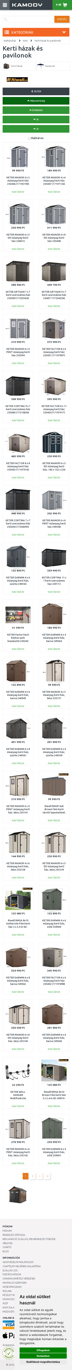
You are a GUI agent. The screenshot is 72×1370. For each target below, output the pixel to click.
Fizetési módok (12, 1274)
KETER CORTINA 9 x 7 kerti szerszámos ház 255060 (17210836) (18, 409)
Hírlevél (8, 1243)
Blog (6, 1251)
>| (47, 1176)
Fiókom (7, 1230)
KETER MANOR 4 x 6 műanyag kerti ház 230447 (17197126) (54, 180)
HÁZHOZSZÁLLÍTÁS (13, 1299)
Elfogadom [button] (43, 1350)
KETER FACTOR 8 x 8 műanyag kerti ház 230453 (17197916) (18, 466)
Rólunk (7, 1291)
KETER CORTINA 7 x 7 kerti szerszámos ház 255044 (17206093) (18, 523)
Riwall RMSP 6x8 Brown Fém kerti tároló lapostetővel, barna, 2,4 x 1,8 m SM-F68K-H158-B (54, 812)
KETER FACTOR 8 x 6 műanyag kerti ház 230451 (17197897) (54, 352)
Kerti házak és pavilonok (48, 40)
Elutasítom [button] (43, 1355)
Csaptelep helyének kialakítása (22, 1266)
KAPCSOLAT (9, 1307)
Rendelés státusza (14, 1235)
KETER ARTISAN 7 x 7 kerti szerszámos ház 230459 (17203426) (18, 294)
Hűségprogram (12, 1286)
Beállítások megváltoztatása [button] (43, 1361)
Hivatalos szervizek (15, 1282)
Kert (25, 40)
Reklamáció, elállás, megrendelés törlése (29, 1239)
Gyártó (7, 1247)
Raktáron (37, 138)
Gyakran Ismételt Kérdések (19, 1278)
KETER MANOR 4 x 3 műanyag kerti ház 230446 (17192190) (18, 180)
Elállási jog (10, 1270)
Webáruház (10, 40)
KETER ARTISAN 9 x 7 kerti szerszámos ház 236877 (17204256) (54, 294)
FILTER (37, 91)
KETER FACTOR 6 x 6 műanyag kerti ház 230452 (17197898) (54, 980)
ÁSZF (5, 1303)
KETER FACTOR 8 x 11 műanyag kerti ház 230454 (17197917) (54, 409)
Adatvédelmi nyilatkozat (18, 1262)
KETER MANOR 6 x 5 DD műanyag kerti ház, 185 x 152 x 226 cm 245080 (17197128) (54, 469)
